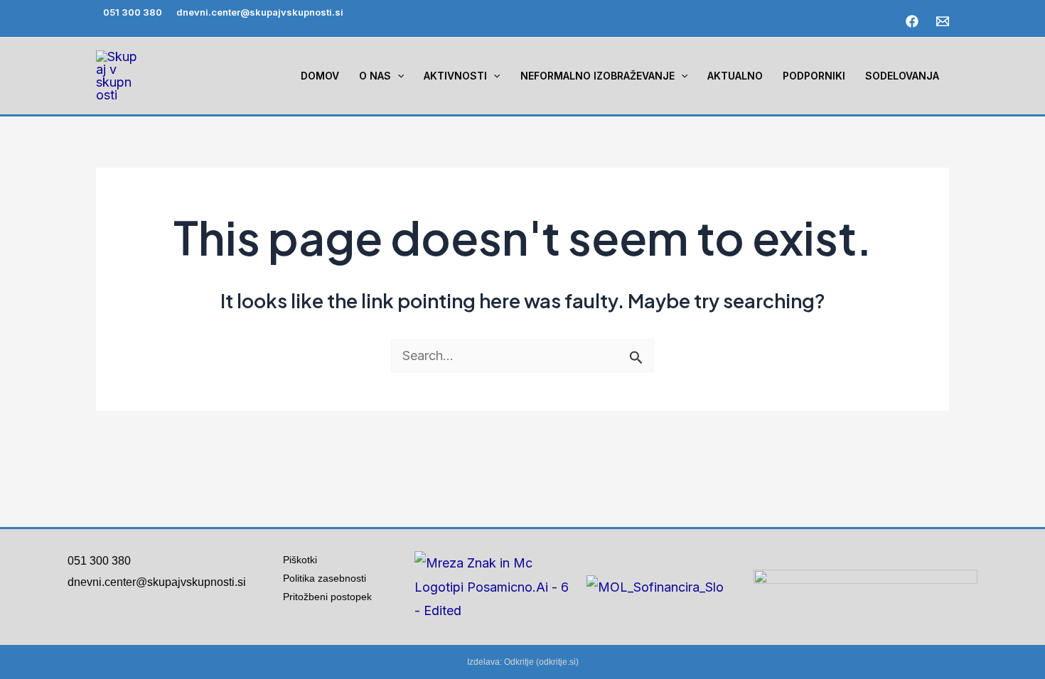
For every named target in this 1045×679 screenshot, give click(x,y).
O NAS (375, 76)
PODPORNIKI (814, 76)
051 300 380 (132, 12)
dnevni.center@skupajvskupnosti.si (259, 12)
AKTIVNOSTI (455, 76)
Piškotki (300, 559)
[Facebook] (912, 21)
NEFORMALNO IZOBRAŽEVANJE (597, 76)
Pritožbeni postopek (333, 596)
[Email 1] (942, 21)
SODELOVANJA (902, 76)
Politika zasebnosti (324, 578)
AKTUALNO (735, 76)
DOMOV (320, 76)
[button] (397, 76)
